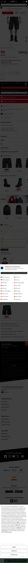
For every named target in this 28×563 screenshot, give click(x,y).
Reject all (14, 551)
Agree (14, 547)
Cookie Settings (4, 530)
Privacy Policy (8, 532)
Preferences (14, 554)
